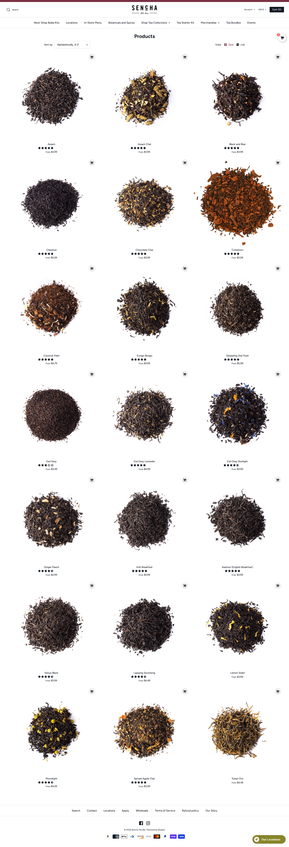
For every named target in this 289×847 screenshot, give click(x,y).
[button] (46, 148)
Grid (231, 44)
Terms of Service (165, 810)
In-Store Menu (93, 22)
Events (251, 22)
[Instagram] (148, 823)
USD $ (261, 9)
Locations (71, 22)
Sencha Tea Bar (139, 830)
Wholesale (142, 810)
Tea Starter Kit (185, 22)
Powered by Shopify (156, 830)
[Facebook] (141, 823)
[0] (282, 38)
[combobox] (72, 45)
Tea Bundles (233, 22)
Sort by (48, 44)
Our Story (211, 810)
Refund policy (190, 810)
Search (76, 810)
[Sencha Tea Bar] (144, 9)
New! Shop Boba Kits (46, 22)
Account (248, 9)
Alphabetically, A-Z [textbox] (68, 44)
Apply (125, 810)
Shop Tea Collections (155, 22)
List (243, 44)
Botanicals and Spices (121, 22)
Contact (92, 810)
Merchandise (210, 22)
